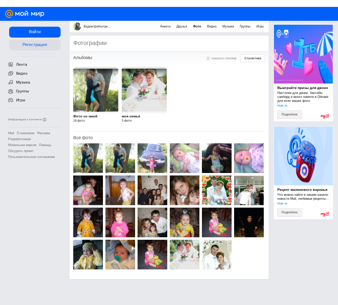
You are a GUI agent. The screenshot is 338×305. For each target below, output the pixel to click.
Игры (260, 26)
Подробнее (290, 114)
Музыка (228, 26)
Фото (197, 26)
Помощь (45, 145)
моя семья (131, 116)
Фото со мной (85, 116)
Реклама (43, 133)
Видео (212, 26)
